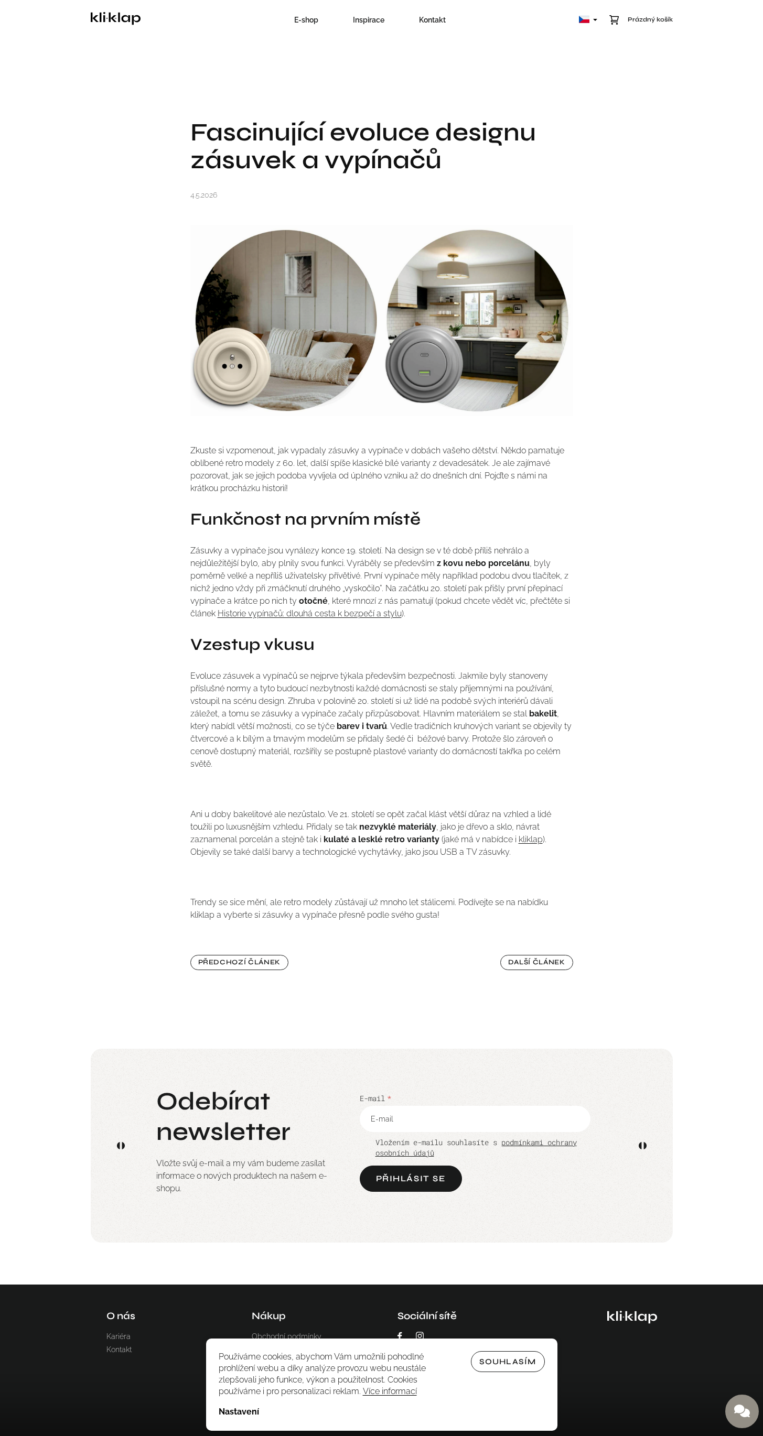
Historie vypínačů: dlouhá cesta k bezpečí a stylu (310, 613)
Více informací (390, 1391)
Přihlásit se (411, 1178)
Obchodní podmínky (286, 1336)
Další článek (536, 962)
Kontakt (119, 1349)
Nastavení (239, 1412)
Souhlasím (507, 1361)
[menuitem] (306, 20)
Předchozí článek (239, 962)
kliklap (531, 839)
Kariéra (118, 1336)
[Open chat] (742, 1411)
